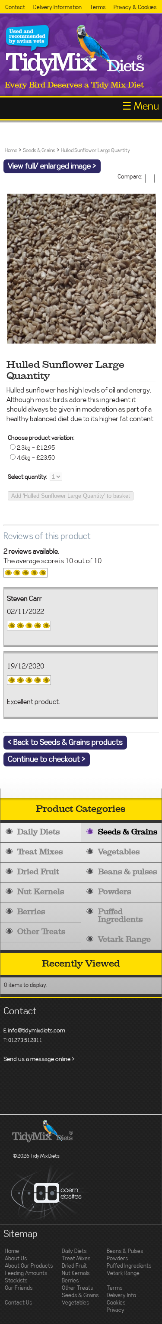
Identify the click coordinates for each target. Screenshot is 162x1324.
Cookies (116, 1303)
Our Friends (18, 1288)
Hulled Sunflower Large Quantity (95, 150)
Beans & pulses (127, 872)
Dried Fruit (38, 872)
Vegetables (119, 852)
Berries (31, 911)
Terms (97, 7)
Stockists (16, 1281)
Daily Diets (38, 832)
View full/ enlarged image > (52, 166)
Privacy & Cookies (135, 7)
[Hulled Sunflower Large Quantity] (81, 340)
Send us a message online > (39, 1059)
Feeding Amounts (26, 1273)
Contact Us (18, 1303)
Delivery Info (121, 1295)
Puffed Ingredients (120, 915)
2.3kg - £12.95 (36, 448)
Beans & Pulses (125, 1251)
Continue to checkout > (47, 759)
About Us (16, 1259)
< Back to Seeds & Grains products (65, 742)
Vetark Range (124, 939)
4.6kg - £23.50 (36, 458)
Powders (114, 892)
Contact (15, 7)
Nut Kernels (40, 892)
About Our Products (29, 1266)
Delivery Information (57, 7)
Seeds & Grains (127, 832)
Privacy (115, 1310)
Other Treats (41, 931)
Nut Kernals (75, 1273)
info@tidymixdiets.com (36, 1031)
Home (11, 150)
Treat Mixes (40, 852)
